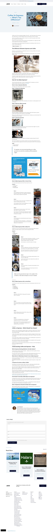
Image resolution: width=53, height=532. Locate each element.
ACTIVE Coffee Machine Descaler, (33, 373)
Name (8, 431)
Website (8, 437)
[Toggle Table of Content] (20, 46)
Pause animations (3, 530)
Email (8, 434)
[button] (36, 3)
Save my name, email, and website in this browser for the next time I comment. (17, 440)
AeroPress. (27, 83)
